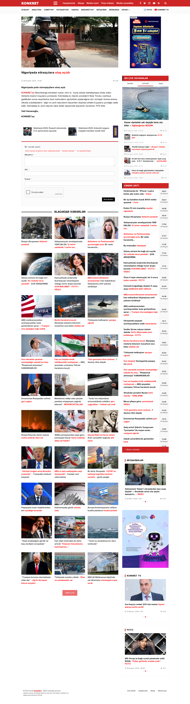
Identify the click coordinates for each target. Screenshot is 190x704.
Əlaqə (81, 3)
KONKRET (38, 691)
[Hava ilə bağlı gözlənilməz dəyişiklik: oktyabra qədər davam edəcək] (127, 172)
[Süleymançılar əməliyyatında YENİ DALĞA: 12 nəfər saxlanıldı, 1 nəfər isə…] (70, 228)
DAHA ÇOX (69, 593)
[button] (163, 473)
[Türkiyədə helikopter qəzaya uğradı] (103, 306)
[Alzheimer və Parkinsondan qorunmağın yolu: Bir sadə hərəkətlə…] (103, 228)
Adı (26, 169)
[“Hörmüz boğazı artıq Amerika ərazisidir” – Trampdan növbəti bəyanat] (36, 457)
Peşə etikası (107, 3)
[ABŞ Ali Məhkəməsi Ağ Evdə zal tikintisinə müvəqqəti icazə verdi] (103, 563)
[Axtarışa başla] (165, 3)
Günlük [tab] (130, 83)
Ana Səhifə (131, 691)
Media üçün (93, 3)
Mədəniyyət (87, 10)
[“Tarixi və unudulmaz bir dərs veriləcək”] (103, 527)
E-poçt (27, 179)
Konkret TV (163, 10)
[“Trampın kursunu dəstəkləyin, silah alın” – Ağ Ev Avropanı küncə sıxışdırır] (36, 563)
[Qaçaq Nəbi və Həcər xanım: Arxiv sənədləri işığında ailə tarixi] (103, 421)
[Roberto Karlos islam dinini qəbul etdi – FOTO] (145, 644)
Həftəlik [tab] (145, 83)
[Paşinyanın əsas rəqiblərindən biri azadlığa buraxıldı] (36, 494)
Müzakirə (29, 155)
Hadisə (75, 10)
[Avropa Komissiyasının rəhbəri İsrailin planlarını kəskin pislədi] (103, 494)
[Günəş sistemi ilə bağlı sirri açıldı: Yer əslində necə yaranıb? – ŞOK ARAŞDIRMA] (36, 264)
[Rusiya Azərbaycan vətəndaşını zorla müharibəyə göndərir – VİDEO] (145, 590)
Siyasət (25, 10)
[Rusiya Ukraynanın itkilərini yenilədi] (36, 228)
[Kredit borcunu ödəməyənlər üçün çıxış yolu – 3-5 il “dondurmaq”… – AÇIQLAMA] (127, 161)
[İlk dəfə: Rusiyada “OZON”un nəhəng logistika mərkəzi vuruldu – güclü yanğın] (103, 457)
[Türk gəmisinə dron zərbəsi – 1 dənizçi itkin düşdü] (103, 345)
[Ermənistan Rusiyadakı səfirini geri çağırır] (36, 385)
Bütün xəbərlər (133, 450)
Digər (125, 10)
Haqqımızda (69, 3)
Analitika (36, 10)
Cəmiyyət (49, 10)
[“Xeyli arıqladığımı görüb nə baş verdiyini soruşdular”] (36, 527)
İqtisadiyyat (62, 10)
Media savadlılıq (124, 3)
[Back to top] (183, 697)
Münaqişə (114, 10)
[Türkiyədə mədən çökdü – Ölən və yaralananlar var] (70, 563)
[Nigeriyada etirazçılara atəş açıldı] (69, 42)
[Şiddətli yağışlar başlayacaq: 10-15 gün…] (127, 137)
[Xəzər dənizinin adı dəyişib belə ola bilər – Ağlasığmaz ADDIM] (145, 103)
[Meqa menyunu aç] (55, 3)
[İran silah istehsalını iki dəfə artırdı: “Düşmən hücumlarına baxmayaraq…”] (70, 527)
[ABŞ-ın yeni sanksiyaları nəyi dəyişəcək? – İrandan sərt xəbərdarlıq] (70, 457)
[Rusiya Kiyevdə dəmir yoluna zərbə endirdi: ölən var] (36, 421)
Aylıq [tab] (161, 83)
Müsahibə (102, 10)
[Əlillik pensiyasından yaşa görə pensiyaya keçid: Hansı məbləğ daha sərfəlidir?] (70, 421)
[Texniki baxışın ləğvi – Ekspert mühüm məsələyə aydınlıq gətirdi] (127, 149)
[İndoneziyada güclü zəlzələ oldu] (70, 494)
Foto (149, 10)
